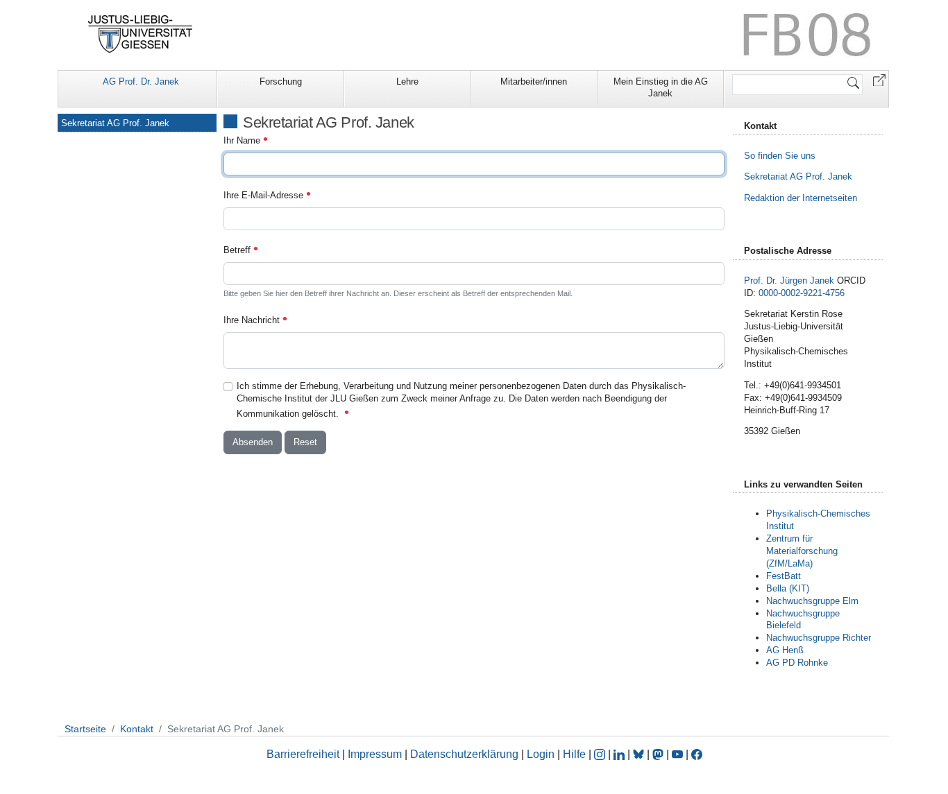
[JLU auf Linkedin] (620, 754)
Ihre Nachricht (252, 320)
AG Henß (785, 650)
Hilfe (574, 754)
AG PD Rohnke (797, 662)
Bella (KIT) (787, 588)
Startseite (85, 728)
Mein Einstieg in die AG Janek (660, 87)
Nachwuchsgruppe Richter (818, 637)
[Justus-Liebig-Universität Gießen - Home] (140, 34)
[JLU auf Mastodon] (659, 754)
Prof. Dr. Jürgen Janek (789, 280)
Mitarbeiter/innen (533, 81)
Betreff (238, 250)
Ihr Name (243, 140)
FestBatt (783, 576)
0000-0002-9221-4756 (802, 293)
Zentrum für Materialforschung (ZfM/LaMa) (802, 551)
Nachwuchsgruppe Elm (812, 601)
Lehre (407, 81)
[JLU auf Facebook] (696, 754)
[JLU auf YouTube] (677, 754)
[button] (879, 79)
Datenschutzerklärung (464, 754)
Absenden (252, 442)
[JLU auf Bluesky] (640, 754)
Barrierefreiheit (302, 754)
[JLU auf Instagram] (601, 754)
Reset (305, 442)
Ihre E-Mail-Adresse (264, 195)
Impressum (375, 754)
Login (542, 754)
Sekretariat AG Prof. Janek (115, 123)
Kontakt (136, 728)
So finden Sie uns (779, 155)
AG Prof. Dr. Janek (141, 81)
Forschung (281, 81)
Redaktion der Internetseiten (800, 198)
